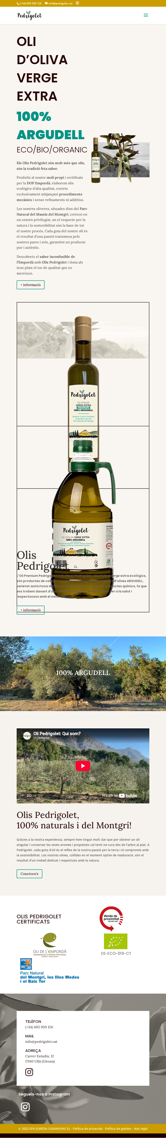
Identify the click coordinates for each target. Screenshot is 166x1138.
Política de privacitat (87, 1129)
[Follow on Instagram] (25, 1107)
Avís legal (141, 1129)
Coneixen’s (29, 873)
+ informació (31, 285)
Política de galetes (118, 1129)
